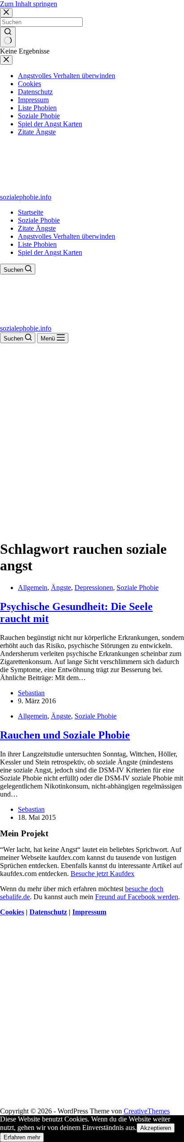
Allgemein (32, 587)
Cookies (12, 912)
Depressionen (94, 587)
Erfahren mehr (22, 1137)
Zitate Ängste (37, 228)
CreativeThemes (147, 1111)
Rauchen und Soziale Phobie (65, 735)
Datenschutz (48, 912)
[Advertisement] (92, 440)
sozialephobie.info (25, 197)
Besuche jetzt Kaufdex (102, 873)
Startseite (30, 212)
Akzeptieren (155, 1128)
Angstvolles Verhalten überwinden (66, 236)
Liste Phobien (37, 244)
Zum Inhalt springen (28, 4)
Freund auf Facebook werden (136, 897)
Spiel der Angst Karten (50, 252)
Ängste (61, 587)
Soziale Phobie (39, 220)
